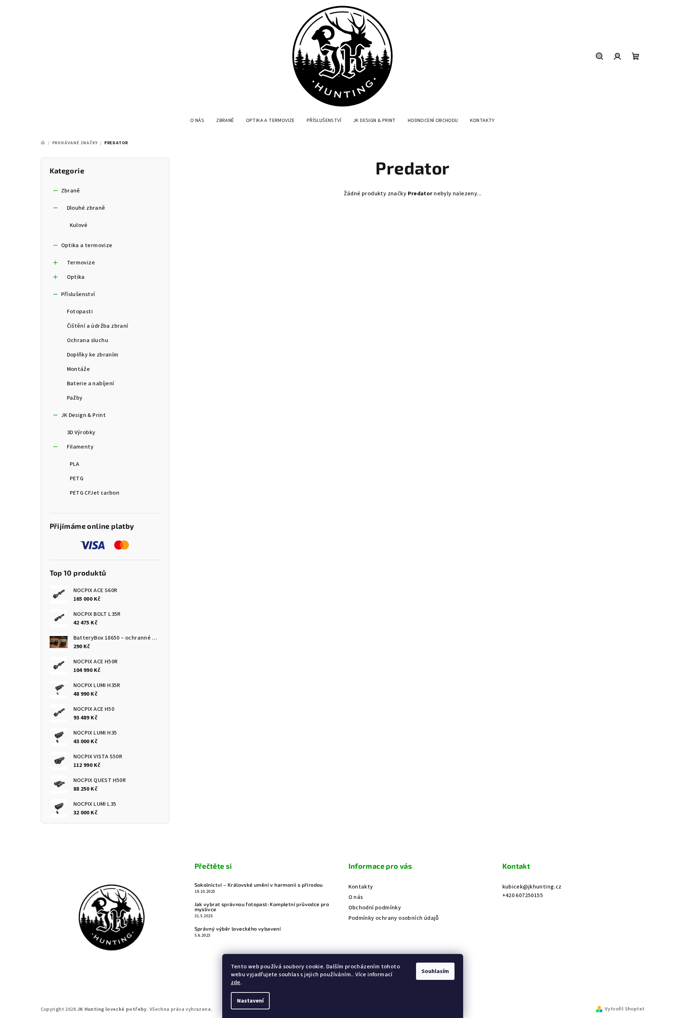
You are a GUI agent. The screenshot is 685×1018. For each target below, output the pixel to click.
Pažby (75, 398)
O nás (355, 897)
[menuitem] (197, 120)
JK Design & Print (83, 415)
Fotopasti (80, 311)
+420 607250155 (522, 895)
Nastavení (250, 1001)
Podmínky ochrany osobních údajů (393, 918)
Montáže (78, 369)
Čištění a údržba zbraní (97, 326)
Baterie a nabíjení (90, 383)
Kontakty (360, 887)
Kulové (79, 225)
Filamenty (80, 447)
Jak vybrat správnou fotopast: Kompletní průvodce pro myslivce (262, 907)
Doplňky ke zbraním (93, 355)
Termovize (81, 263)
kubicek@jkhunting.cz (532, 887)
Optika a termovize (87, 245)
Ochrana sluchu (88, 340)
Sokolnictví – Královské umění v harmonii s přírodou (259, 884)
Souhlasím (435, 971)
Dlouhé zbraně (86, 208)
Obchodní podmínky (374, 908)
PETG (77, 478)
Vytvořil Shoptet (624, 1009)
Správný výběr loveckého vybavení (238, 928)
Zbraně (70, 191)
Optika (76, 277)
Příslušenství (78, 294)
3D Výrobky (81, 432)
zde (236, 982)
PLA (74, 464)
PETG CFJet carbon (95, 493)
